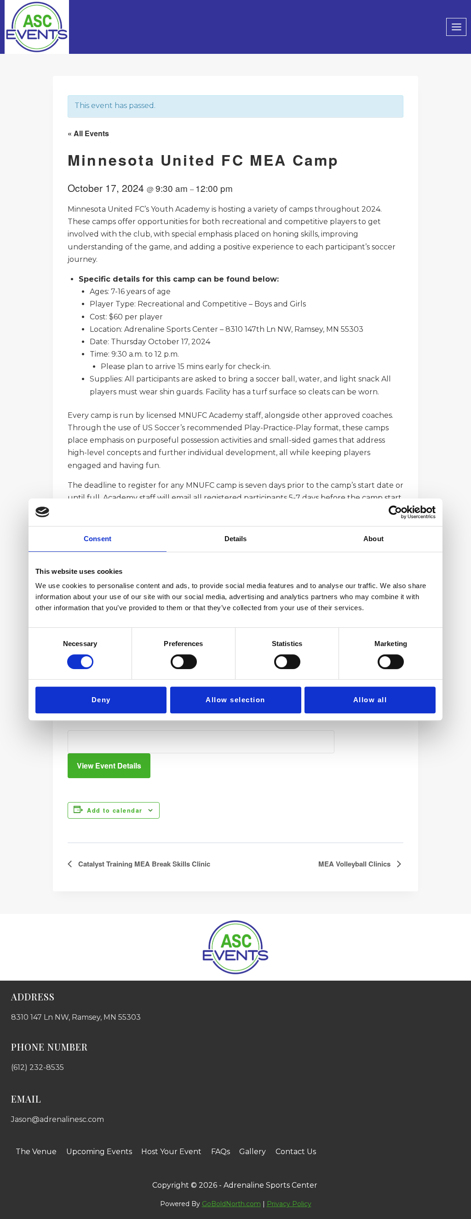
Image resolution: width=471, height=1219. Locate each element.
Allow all (370, 700)
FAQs (220, 1151)
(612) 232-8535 (37, 1067)
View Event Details (109, 765)
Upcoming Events (99, 1151)
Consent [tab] (97, 539)
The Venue (36, 1151)
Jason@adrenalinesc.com (57, 1119)
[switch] (184, 661)
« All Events (88, 133)
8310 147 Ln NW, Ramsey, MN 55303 (76, 1017)
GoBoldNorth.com (231, 1204)
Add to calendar (115, 810)
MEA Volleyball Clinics (355, 864)
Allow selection (235, 700)
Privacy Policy (289, 1204)
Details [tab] (235, 539)
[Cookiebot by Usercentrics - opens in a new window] (395, 512)
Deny (101, 700)
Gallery (252, 1151)
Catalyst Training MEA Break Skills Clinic (143, 864)
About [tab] (373, 539)
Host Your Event (171, 1151)
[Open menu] (456, 26)
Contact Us (296, 1151)
